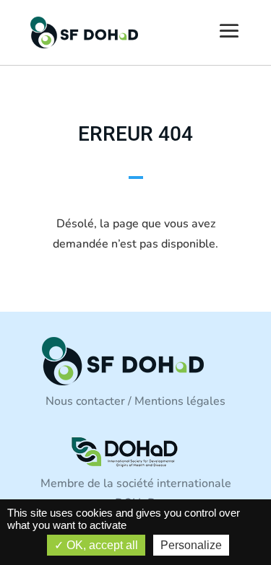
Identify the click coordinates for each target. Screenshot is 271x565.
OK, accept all (101, 545)
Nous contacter (85, 401)
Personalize (191, 545)
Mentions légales (179, 401)
